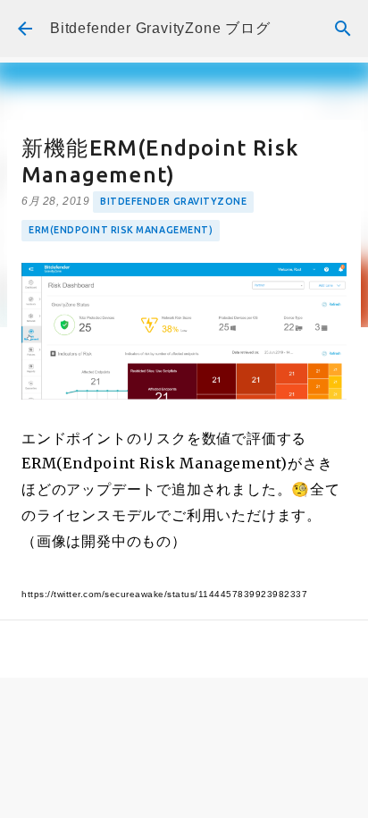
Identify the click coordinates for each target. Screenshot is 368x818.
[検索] (343, 28)
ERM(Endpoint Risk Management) (121, 229)
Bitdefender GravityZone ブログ (160, 28)
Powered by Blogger (194, 791)
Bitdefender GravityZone (173, 201)
